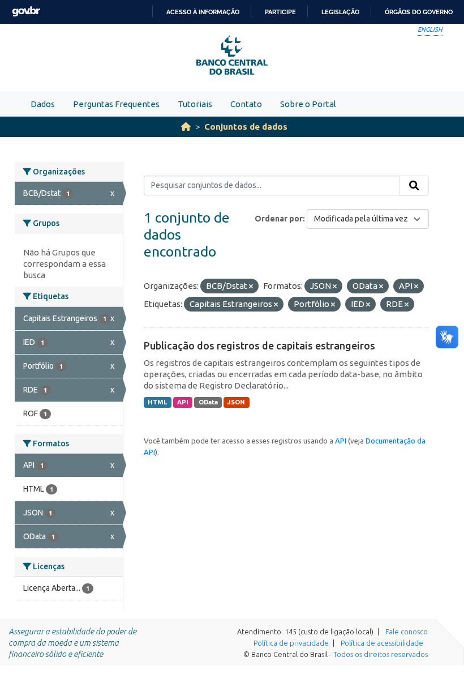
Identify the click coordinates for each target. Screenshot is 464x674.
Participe (280, 12)
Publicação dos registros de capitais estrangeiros (259, 345)
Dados (43, 104)
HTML (157, 402)
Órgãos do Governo (419, 12)
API (182, 402)
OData (208, 402)
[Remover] (251, 286)
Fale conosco (406, 631)
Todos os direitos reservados (380, 654)
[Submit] (414, 186)
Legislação (340, 12)
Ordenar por (279, 218)
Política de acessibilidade (382, 643)
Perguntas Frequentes (116, 104)
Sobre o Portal (308, 104)
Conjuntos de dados (245, 126)
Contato (246, 104)
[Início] (186, 126)
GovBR (26, 11)
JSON (236, 402)
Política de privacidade (291, 643)
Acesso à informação (202, 12)
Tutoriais (195, 104)
